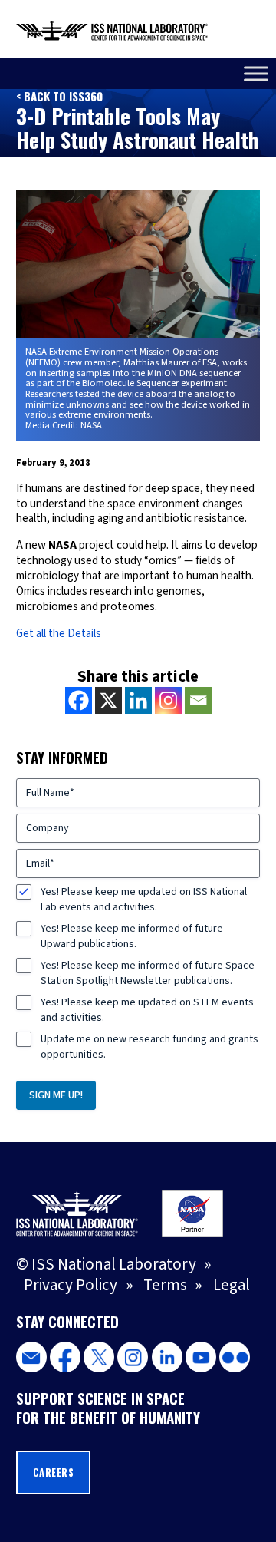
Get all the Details (58, 634)
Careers (53, 1472)
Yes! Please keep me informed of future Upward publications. (132, 936)
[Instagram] (168, 700)
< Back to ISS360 (59, 96)
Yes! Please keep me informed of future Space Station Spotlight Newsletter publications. (148, 973)
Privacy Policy (70, 1285)
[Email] (198, 700)
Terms (165, 1285)
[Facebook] (78, 700)
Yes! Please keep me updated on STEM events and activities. (147, 1010)
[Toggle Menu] (256, 73)
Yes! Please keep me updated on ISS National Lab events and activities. (144, 899)
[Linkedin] (138, 700)
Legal (231, 1285)
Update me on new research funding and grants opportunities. (149, 1047)
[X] (108, 700)
